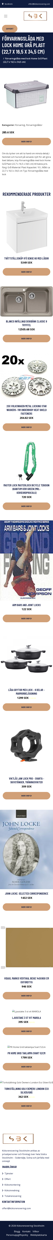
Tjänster (8, 1173)
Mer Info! (26, 141)
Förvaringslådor (34, 125)
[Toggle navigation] (5, 16)
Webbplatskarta (38, 1234)
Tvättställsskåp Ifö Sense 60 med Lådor (26, 258)
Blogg (17, 1231)
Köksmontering (12, 1184)
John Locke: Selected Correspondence (26, 893)
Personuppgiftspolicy (17, 1234)
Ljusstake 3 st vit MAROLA (26, 1017)
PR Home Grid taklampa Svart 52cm (26, 1053)
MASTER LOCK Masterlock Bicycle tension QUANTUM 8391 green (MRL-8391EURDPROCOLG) (26, 488)
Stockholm (9, 4)
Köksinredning (11, 1190)
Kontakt (26, 1231)
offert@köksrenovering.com (39, 4)
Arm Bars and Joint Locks (26, 605)
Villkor (36, 1231)
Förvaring (20, 125)
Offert (9, 28)
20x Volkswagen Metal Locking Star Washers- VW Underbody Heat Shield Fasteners (27, 409)
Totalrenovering (12, 1196)
